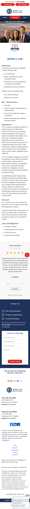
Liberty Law (20, 494)
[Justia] (18, 424)
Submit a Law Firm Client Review (15, 295)
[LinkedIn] (15, 424)
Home (5, 17)
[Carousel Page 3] (15, 283)
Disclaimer (15, 448)
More (25, 17)
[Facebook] (11, 424)
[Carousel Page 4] (18, 283)
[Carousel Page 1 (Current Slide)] (8, 283)
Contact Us (15, 17)
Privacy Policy (15, 450)
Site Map (15, 452)
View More (15, 289)
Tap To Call (7, 4)
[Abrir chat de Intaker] (14, 508)
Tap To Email (22, 4)
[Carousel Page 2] (11, 283)
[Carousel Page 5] (22, 283)
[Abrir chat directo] (26, 495)
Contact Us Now (15, 361)
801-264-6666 (11, 404)
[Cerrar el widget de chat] (29, 495)
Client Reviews (15, 245)
